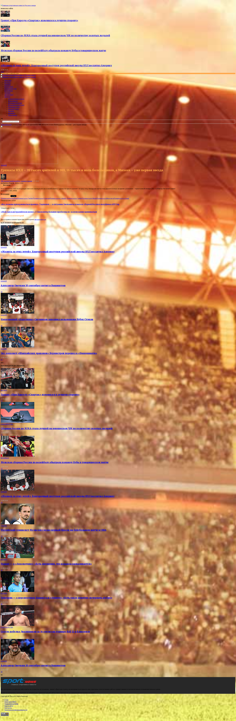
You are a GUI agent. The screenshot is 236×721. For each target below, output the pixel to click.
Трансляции (12, 115)
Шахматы (11, 113)
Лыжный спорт (14, 107)
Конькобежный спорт (16, 105)
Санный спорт (13, 109)
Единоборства (10, 89)
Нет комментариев (25, 181)
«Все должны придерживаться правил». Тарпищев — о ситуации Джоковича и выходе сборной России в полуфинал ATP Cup (60, 204)
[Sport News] (18, 5)
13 (1, 401)
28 (1, 604)
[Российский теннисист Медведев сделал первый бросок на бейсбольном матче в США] (17, 524)
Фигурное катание (15, 103)
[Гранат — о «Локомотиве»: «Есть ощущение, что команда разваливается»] (17, 558)
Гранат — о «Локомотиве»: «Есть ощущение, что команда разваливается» (46, 563)
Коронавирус (13, 101)
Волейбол (8, 91)
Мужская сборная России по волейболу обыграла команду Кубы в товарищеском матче (53, 50)
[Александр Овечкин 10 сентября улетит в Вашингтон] (17, 279)
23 (1, 258)
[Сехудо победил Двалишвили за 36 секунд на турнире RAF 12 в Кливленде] (17, 625)
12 (1, 469)
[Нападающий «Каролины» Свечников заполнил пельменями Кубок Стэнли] (17, 313)
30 (1, 292)
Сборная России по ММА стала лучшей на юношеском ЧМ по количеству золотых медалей (55, 35)
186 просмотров (7, 181)
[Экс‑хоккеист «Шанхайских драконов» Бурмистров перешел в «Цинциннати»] (17, 347)
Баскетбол (8, 87)
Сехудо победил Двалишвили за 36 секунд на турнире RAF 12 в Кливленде (45, 631)
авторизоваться (40, 219)
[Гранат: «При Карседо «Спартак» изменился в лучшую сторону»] (5, 16)
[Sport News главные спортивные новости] (19, 686)
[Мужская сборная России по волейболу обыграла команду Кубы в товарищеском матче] (5, 46)
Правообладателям (11, 704)
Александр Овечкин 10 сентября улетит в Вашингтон (33, 285)
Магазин (7, 81)
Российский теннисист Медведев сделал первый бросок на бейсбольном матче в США (53, 530)
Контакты (8, 708)
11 (1, 435)
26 (1, 326)
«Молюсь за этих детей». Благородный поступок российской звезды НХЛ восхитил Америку (56, 65)
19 (1, 536)
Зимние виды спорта (16, 99)
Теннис (7, 93)
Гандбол (11, 111)
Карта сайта (8, 706)
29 (1, 638)
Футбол (7, 83)
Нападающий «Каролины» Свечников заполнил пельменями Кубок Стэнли (47, 319)
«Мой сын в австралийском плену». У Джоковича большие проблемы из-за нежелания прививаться (49, 212)
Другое (7, 97)
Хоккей (7, 85)
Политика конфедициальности (15, 710)
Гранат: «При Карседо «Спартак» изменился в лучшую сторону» (39, 20)
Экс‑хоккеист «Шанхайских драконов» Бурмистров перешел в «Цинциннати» (49, 353)
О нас (6, 700)
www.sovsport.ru (15, 194)
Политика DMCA (10, 702)
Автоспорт (8, 95)
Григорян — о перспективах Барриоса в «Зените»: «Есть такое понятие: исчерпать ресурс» (56, 597)
